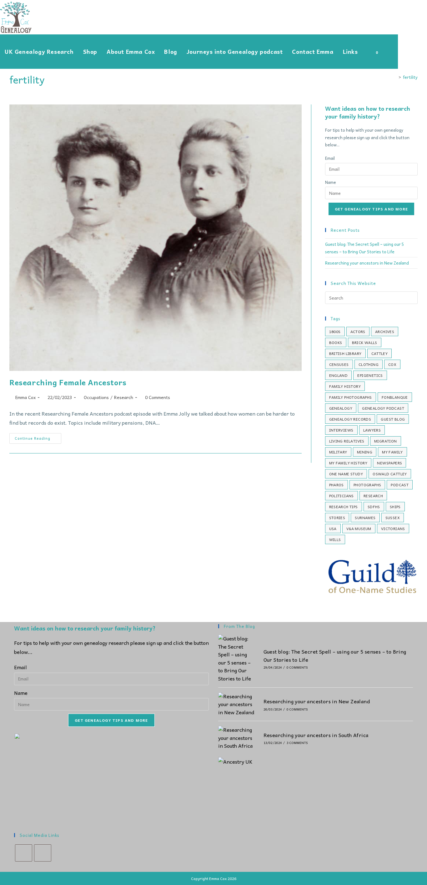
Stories (337, 517)
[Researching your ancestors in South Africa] (237, 738)
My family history (348, 463)
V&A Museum (358, 528)
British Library (345, 353)
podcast (400, 485)
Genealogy (341, 408)
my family (392, 452)
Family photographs (350, 397)
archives (384, 331)
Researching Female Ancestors (68, 382)
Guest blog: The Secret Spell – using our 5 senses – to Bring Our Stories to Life (335, 655)
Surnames (365, 517)
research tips (343, 506)
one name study (346, 474)
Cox (392, 364)
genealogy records (350, 419)
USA (333, 528)
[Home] (395, 77)
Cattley (379, 353)
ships (395, 506)
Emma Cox (25, 397)
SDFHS (374, 506)
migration (385, 441)
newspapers (389, 463)
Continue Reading (38, 439)
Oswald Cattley (390, 474)
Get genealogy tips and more (371, 209)
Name (330, 182)
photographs (367, 485)
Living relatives (346, 441)
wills (335, 539)
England (338, 375)
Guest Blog (393, 419)
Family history (345, 386)
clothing (369, 364)
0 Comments (157, 397)
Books (335, 342)
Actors (357, 331)
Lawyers (372, 430)
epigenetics (370, 375)
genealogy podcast (383, 408)
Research (123, 397)
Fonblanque (395, 397)
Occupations (96, 397)
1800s (335, 331)
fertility (410, 77)
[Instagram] (42, 853)
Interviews (341, 430)
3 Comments (297, 742)
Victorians (393, 528)
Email (330, 158)
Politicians (341, 496)
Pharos (336, 485)
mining (364, 452)
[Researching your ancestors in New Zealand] (237, 704)
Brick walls (364, 342)
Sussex (392, 517)
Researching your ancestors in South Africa (316, 735)
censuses (339, 364)
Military (338, 452)
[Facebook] (23, 853)
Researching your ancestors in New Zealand (367, 263)
